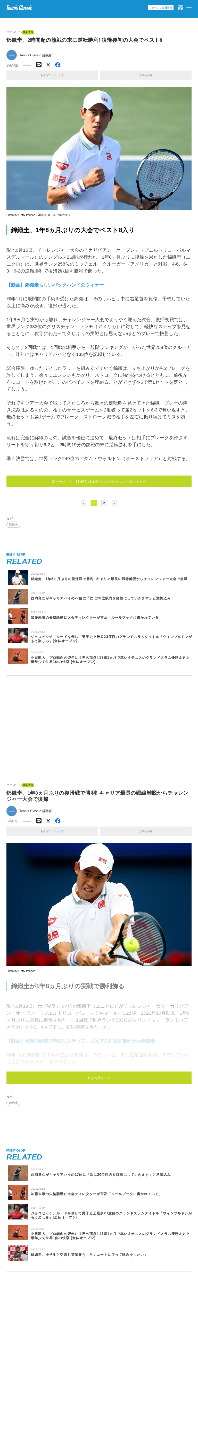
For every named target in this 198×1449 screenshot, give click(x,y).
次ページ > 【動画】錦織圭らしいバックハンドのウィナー (99, 482)
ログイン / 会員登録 (160, 7)
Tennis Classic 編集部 (35, 55)
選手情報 (28, 32)
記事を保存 (145, 75)
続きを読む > (99, 1078)
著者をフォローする (52, 75)
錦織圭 (13, 524)
